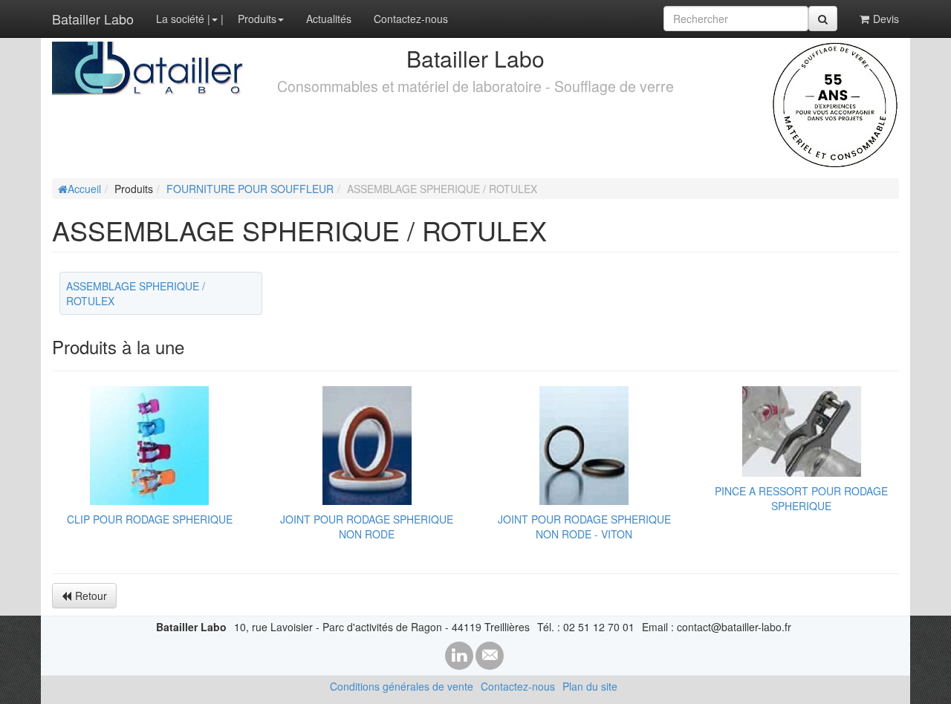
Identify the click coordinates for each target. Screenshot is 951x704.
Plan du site (589, 686)
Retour (91, 595)
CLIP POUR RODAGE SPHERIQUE (150, 519)
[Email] (490, 656)
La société (180, 18)
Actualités (328, 18)
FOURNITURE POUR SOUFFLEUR (250, 188)
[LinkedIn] (459, 656)
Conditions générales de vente (401, 686)
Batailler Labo (93, 18)
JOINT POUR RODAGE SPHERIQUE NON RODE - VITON (584, 526)
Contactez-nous (411, 18)
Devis (886, 18)
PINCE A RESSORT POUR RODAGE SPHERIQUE (801, 498)
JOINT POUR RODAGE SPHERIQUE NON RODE (366, 526)
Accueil (84, 188)
